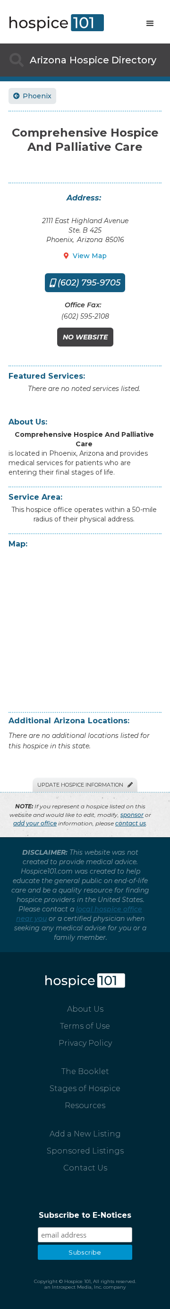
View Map (85, 255)
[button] (150, 23)
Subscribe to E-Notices (85, 1215)
